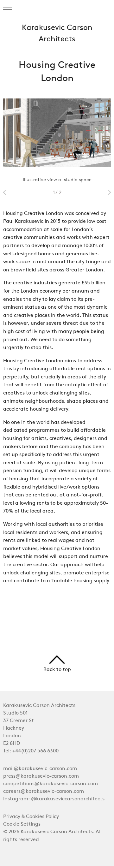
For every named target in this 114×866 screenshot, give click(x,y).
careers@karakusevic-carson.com (43, 791)
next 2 (109, 192)
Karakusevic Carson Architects (57, 33)
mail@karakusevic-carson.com (40, 768)
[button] (7, 7)
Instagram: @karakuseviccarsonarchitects (53, 799)
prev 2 (4, 192)
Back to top (57, 669)
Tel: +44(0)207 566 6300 (31, 751)
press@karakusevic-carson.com (41, 776)
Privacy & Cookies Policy (31, 816)
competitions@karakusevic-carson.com (50, 783)
